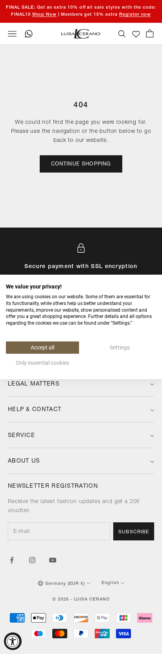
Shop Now (44, 15)
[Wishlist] (136, 34)
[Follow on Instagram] (32, 560)
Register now (135, 15)
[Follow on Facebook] (12, 560)
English (110, 583)
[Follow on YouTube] (53, 560)
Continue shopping (81, 164)
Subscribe (133, 532)
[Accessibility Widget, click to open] (13, 641)
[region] (81, 268)
